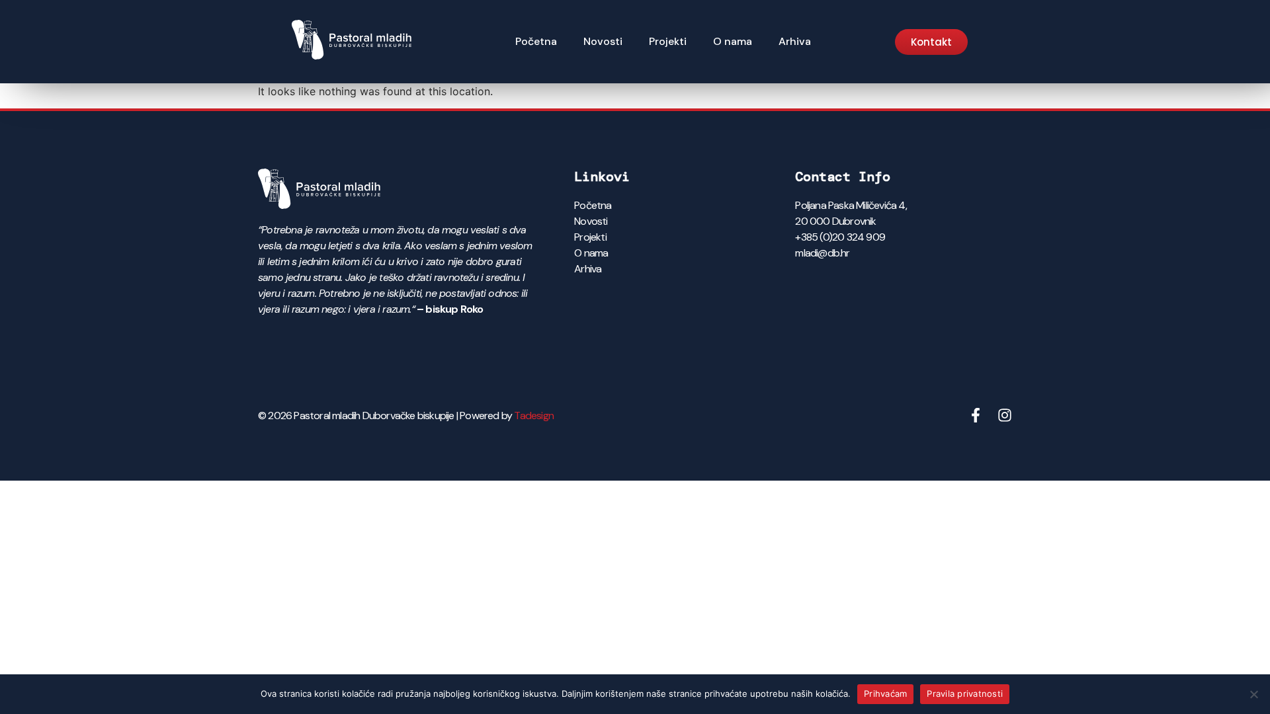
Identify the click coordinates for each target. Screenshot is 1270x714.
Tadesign (534, 415)
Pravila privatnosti (965, 693)
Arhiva (795, 41)
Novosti (602, 41)
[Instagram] (1004, 415)
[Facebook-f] (975, 415)
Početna (536, 41)
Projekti (668, 41)
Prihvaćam (885, 693)
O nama (732, 41)
